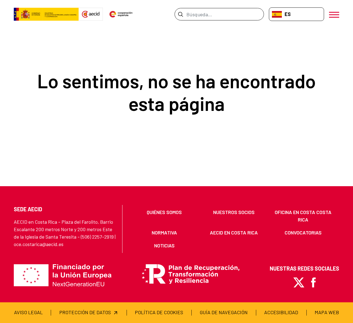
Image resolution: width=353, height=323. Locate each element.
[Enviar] (180, 14)
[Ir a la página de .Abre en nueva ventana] (46, 14)
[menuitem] (164, 212)
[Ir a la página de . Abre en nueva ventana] (91, 14)
